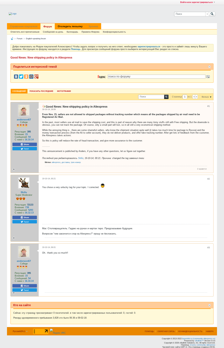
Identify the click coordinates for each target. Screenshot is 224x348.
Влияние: (19, 134)
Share (26, 144)
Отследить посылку (70, 26)
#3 (208, 247)
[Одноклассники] (26, 76)
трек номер (76, 162)
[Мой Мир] (31, 76)
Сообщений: (21, 137)
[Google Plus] (36, 76)
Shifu (80, 158)
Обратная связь (166, 331)
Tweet (26, 148)
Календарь (72, 32)
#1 (208, 106)
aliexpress (56, 162)
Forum (19, 38)
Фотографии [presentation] (64, 91)
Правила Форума (90, 32)
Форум (47, 26)
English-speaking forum (36, 38)
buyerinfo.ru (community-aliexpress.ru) (198, 338)
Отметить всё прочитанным (24, 32)
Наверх (210, 331)
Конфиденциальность (114, 32)
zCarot (192, 345)
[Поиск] (212, 14)
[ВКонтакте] (16, 76)
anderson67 (24, 119)
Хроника (93, 26)
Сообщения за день (53, 32)
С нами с (20, 139)
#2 (208, 179)
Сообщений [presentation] (19, 91)
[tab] (19, 91)
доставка (66, 162)
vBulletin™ (199, 341)
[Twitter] (21, 76)
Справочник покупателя (23, 26)
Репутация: (20, 131)
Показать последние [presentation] (41, 91)
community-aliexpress (206, 345)
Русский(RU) (19, 331)
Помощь (149, 331)
